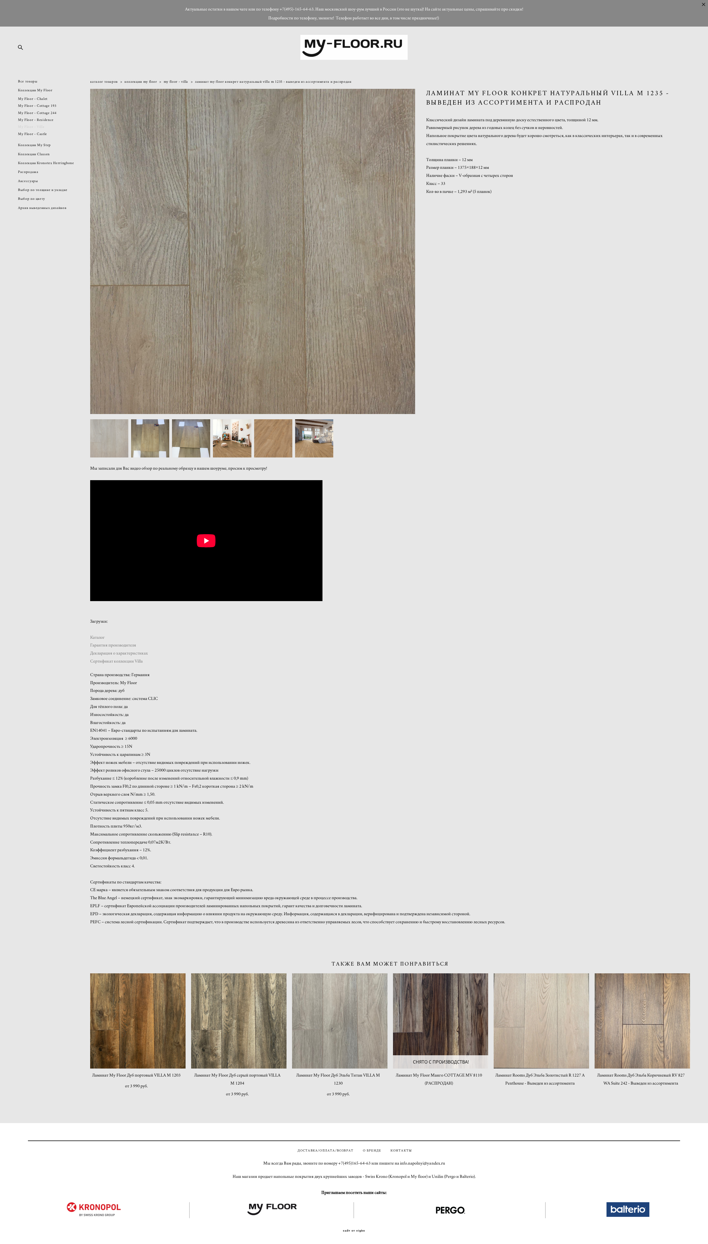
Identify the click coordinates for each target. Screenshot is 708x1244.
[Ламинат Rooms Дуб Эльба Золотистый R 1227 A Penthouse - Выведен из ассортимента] (541, 1021)
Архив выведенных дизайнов (42, 208)
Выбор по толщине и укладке (42, 190)
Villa (139, 661)
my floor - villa (176, 82)
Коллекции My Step (34, 145)
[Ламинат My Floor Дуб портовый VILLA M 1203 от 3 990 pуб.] (138, 1021)
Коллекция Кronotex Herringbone (46, 163)
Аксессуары (28, 181)
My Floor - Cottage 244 (37, 113)
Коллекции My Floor (35, 90)
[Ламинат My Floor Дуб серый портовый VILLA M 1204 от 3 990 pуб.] (239, 1021)
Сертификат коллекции (112, 661)
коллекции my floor (140, 82)
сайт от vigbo (354, 1230)
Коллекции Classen (34, 154)
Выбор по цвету (31, 199)
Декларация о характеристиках (119, 653)
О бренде (372, 1150)
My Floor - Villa (31, 127)
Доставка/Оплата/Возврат (326, 1150)
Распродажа (28, 172)
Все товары (28, 81)
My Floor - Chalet (33, 99)
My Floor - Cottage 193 (37, 106)
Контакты (401, 1150)
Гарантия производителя (113, 645)
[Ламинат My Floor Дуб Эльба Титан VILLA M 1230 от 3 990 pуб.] (339, 1021)
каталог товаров (104, 82)
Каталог (97, 637)
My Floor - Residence (36, 120)
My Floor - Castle (32, 134)
